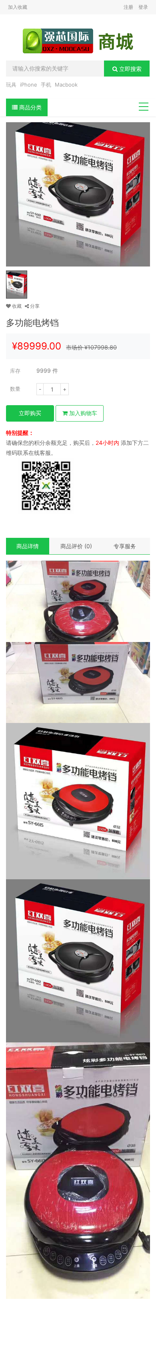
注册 (128, 7)
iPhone (28, 84)
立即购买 (30, 413)
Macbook (66, 84)
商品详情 (27, 546)
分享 (34, 306)
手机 (46, 84)
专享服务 (125, 546)
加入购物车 (82, 413)
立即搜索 (130, 68)
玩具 (11, 84)
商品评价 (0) (76, 546)
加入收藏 (17, 7)
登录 (143, 7)
